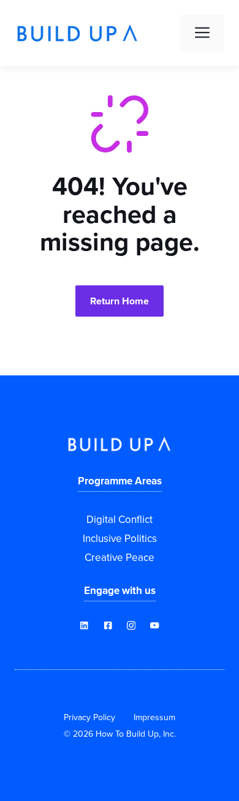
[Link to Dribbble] (84, 625)
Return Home (119, 301)
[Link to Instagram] (131, 625)
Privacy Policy (89, 717)
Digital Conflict (119, 519)
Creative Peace (119, 557)
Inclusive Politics (120, 538)
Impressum (154, 717)
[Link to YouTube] (108, 625)
